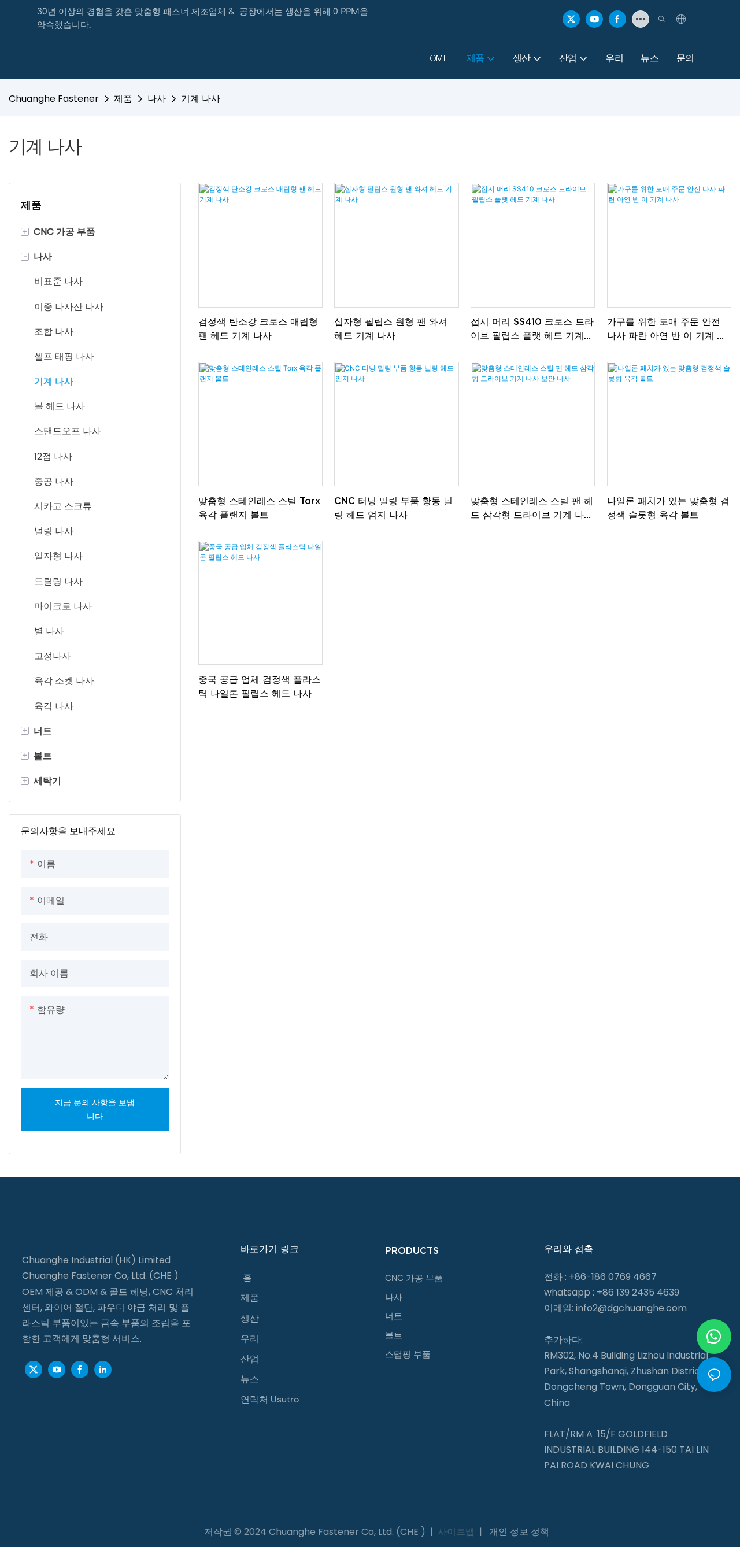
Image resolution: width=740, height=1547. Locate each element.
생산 (249, 1318)
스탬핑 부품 (408, 1354)
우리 (249, 1339)
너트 (393, 1316)
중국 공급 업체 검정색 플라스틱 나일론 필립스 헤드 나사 (259, 686)
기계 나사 (200, 98)
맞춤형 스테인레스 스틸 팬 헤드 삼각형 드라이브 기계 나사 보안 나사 (532, 508)
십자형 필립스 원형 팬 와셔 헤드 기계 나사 (390, 328)
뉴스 (249, 1379)
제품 (123, 98)
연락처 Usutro (269, 1399)
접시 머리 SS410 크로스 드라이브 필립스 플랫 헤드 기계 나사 (532, 329)
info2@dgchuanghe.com (631, 1308)
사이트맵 (456, 1531)
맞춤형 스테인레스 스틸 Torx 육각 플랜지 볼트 (259, 507)
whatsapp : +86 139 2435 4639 (611, 1292)
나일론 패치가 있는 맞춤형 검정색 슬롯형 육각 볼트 (668, 507)
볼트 (393, 1335)
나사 (156, 98)
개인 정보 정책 (518, 1531)
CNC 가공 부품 (414, 1278)
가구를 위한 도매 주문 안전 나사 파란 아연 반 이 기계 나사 (666, 329)
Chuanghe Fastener (54, 98)
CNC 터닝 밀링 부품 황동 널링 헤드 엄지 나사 (393, 507)
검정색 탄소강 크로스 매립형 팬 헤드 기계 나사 (258, 328)
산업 (249, 1359)
